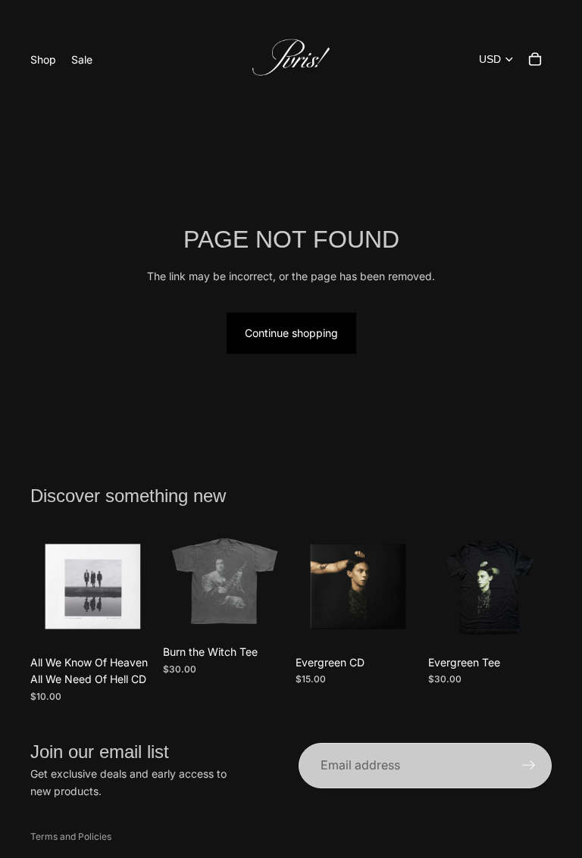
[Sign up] (529, 766)
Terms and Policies (70, 836)
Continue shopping (291, 332)
